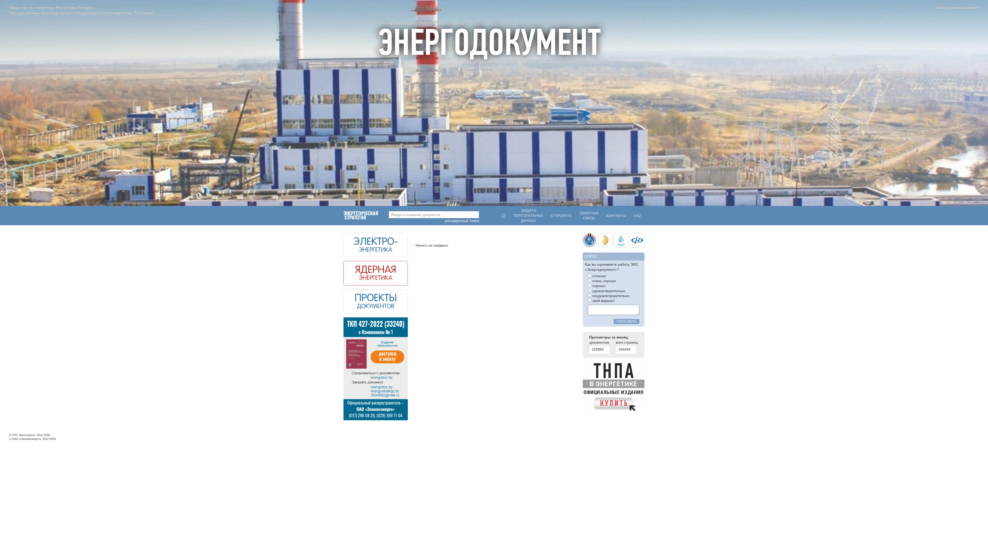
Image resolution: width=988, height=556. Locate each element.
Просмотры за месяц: (609, 337)
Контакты (616, 216)
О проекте (561, 216)
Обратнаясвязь (588, 215)
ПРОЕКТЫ (376, 298)
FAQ (637, 216)
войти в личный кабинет (957, 8)
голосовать (626, 321)
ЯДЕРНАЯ (375, 270)
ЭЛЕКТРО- (376, 242)
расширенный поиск (462, 221)
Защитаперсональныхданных (528, 214)
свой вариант (603, 301)
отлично (598, 276)
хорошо (598, 286)
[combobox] (434, 214)
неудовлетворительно (610, 296)
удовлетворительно (608, 291)
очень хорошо (603, 281)
